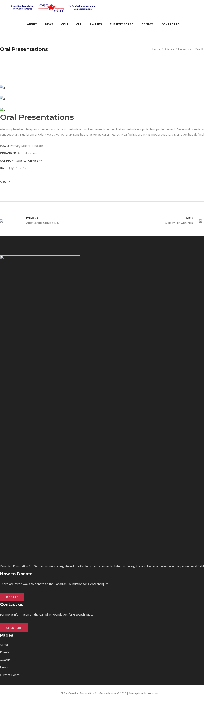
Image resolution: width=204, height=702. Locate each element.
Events (5, 652)
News (4, 667)
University (184, 49)
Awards (5, 660)
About (4, 645)
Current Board (10, 675)
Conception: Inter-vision (144, 693)
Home (156, 49)
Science (169, 49)
